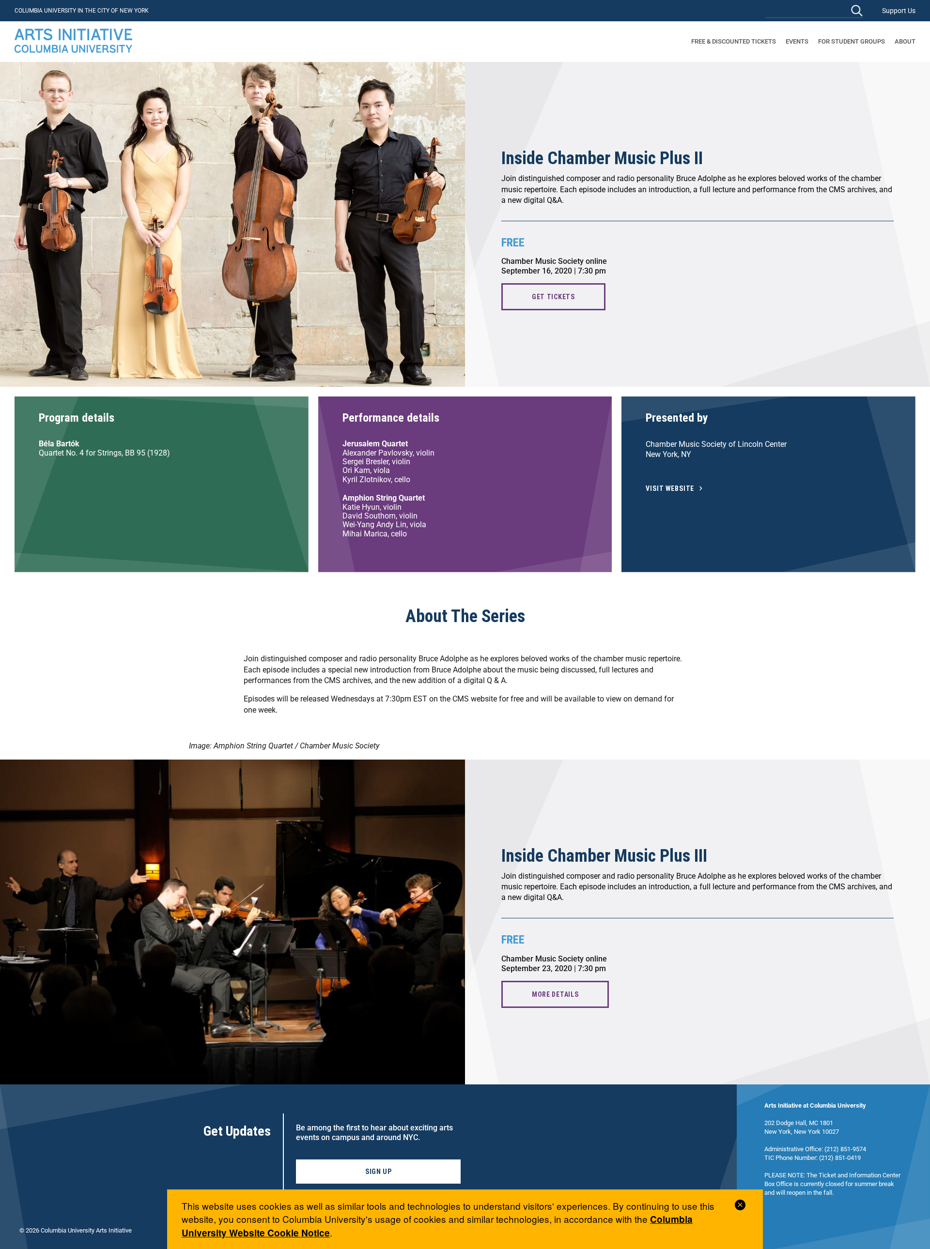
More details (555, 994)
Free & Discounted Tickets (733, 41)
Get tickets (553, 297)
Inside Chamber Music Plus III (604, 856)
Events (797, 41)
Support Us (898, 11)
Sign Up (378, 1171)
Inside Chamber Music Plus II (602, 158)
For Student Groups (851, 41)
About (905, 41)
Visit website (670, 488)
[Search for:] (814, 10)
